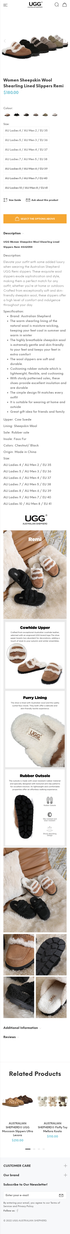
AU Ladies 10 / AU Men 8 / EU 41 (26, 187)
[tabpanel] (17, 1110)
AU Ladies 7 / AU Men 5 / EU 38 (26, 159)
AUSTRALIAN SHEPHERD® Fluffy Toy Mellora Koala (52, 1127)
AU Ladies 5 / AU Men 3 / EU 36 (26, 140)
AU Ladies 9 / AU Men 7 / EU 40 (26, 178)
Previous (3, 1101)
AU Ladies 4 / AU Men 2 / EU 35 (26, 130)
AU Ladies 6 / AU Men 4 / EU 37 (26, 149)
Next (67, 1101)
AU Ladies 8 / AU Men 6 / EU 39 (26, 168)
